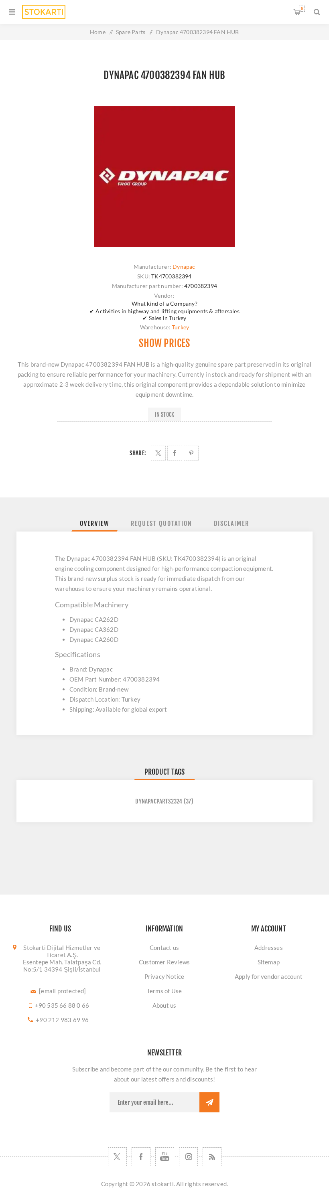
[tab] (94, 523)
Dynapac (184, 266)
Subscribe (209, 1102)
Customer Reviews (164, 962)
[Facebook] (141, 1156)
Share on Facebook (174, 453)
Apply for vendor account (269, 976)
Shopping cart (302, 8)
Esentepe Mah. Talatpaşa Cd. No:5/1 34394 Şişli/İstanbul (62, 965)
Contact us (164, 947)
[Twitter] (117, 1156)
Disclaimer (231, 523)
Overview (94, 523)
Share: (138, 453)
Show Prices (164, 343)
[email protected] (62, 990)
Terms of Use (164, 990)
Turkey (180, 327)
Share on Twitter (158, 453)
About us (164, 1005)
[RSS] (212, 1156)
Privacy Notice (164, 976)
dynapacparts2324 (158, 801)
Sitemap (269, 962)
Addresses (268, 947)
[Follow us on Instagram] (188, 1156)
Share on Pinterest (191, 453)
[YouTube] (164, 1156)
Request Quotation (161, 523)
